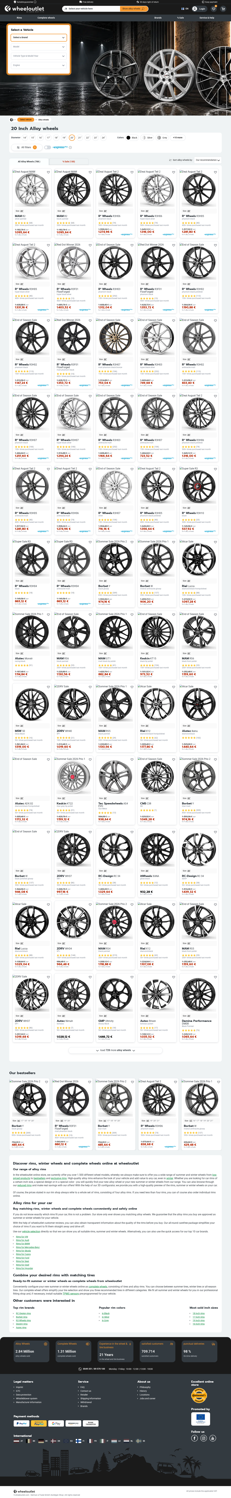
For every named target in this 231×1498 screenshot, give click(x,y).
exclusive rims (59, 1178)
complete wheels (98, 1286)
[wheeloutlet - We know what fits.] (24, 8)
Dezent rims (22, 1324)
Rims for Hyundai (24, 1268)
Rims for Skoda (23, 1250)
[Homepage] (11, 120)
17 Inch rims (199, 1317)
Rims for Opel (22, 1265)
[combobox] (39, 37)
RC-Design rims (23, 1313)
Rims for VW (22, 1237)
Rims (19, 17)
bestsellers (39, 1178)
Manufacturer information (28, 1402)
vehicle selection (31, 1231)
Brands (158, 17)
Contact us (85, 1391)
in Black (106, 1313)
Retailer (84, 1394)
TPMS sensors (71, 1293)
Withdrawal (86, 1402)
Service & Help (207, 17)
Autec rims (21, 1327)
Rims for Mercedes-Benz (28, 1247)
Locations (144, 1394)
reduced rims (24, 1185)
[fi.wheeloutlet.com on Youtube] (212, 1438)
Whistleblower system (26, 1398)
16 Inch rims (199, 1324)
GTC (18, 1391)
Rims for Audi (22, 1240)
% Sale (180, 17)
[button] (43, 1381)
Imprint (19, 1387)
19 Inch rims (199, 1320)
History (143, 1391)
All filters (28, 147)
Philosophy (145, 1387)
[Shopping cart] (223, 9)
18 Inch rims (199, 1313)
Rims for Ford (22, 1258)
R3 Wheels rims (23, 1320)
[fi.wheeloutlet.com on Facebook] (194, 1438)
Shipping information (90, 1398)
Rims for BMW (23, 1243)
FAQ (82, 1387)
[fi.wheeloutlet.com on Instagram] (203, 1438)
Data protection (23, 1394)
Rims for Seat (22, 1261)
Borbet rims (21, 1317)
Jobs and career (147, 1398)
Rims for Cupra (23, 1254)
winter (169, 1178)
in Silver (105, 1317)
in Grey (105, 1320)
